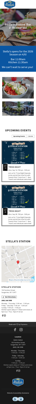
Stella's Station (18, 382)
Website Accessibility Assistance (18, 393)
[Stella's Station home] (9, 4)
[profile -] (29, 3)
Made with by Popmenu (14, 324)
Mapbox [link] (12, 280)
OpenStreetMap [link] (19, 280)
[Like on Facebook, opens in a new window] (2, 315)
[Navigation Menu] (33, 2)
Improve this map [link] (28, 280)
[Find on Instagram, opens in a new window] (5, 315)
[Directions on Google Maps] (18, 264)
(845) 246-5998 (18, 347)
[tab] (19, 136)
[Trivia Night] (18, 163)
